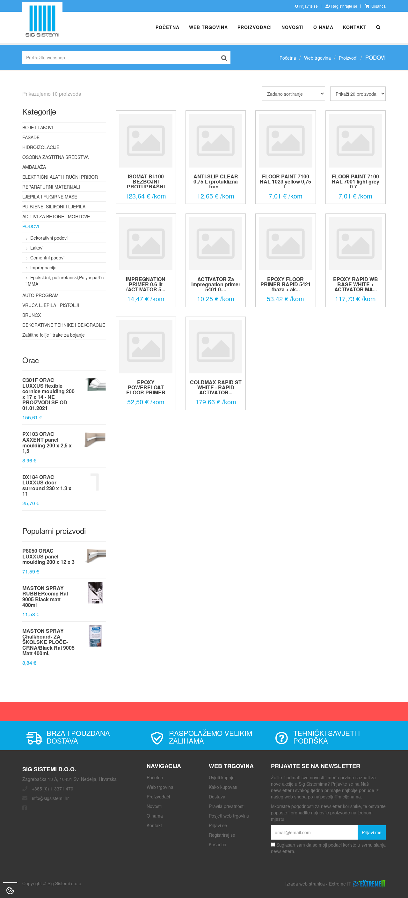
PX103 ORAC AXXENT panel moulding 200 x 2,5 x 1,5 (47, 442)
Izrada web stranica (305, 883)
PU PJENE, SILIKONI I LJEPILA (53, 206)
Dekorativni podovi (49, 238)
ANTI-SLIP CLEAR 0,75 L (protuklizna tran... (215, 181)
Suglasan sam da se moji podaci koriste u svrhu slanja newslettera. (328, 848)
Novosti (292, 27)
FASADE (31, 137)
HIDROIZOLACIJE (40, 147)
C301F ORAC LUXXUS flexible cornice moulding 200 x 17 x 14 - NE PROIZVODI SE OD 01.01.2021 (48, 394)
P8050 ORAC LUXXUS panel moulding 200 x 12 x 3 (48, 556)
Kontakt (355, 27)
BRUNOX (31, 315)
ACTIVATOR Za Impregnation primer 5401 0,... (215, 284)
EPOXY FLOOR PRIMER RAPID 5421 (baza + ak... (285, 284)
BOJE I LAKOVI (37, 127)
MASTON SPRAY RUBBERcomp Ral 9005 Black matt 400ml (45, 596)
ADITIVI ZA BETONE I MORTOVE (56, 216)
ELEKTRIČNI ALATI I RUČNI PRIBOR (60, 177)
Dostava (217, 796)
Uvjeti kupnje (222, 777)
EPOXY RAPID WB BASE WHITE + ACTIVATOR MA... (355, 284)
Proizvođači (254, 27)
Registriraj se (222, 835)
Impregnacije (43, 267)
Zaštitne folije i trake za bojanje (53, 335)
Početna (167, 27)
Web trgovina (208, 27)
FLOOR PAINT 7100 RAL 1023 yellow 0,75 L (285, 181)
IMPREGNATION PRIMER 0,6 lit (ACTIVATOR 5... (145, 284)
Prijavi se (218, 825)
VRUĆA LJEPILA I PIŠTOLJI (50, 305)
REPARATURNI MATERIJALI (51, 186)
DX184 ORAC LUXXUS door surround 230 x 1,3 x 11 (46, 485)
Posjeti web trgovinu (229, 815)
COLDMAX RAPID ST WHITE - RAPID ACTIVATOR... (216, 387)
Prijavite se (308, 6)
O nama (323, 27)
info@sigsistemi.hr (50, 798)
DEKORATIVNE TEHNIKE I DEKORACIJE (63, 325)
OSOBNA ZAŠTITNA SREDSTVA (55, 157)
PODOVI (30, 226)
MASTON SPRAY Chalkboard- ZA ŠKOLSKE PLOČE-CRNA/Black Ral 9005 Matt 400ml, (48, 642)
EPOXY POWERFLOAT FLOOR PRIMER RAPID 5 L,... (145, 389)
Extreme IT (340, 883)
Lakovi (36, 247)
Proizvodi (348, 58)
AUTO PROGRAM (40, 295)
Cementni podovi (47, 257)
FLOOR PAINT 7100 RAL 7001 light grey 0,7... (355, 181)
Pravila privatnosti (226, 806)
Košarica (377, 6)
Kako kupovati (223, 787)
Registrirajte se (343, 6)
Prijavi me (372, 832)
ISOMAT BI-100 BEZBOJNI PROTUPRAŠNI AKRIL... (146, 184)
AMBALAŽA (34, 167)
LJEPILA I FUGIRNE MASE (49, 196)
